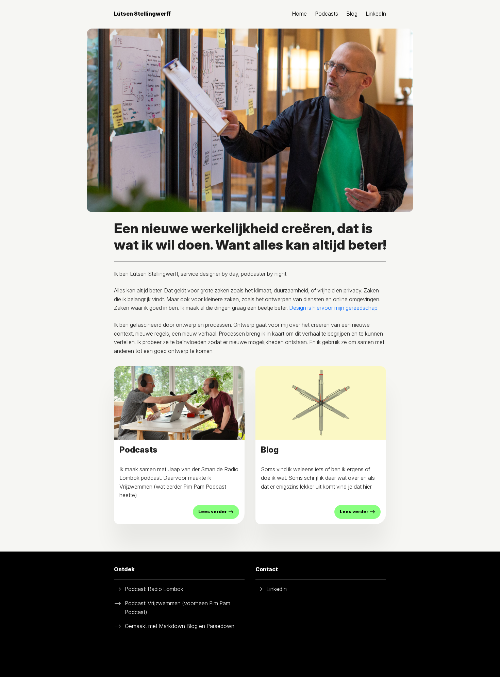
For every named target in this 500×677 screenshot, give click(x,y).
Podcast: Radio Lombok (154, 589)
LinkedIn (376, 13)
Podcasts (326, 13)
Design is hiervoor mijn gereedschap (333, 307)
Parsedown (220, 626)
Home (299, 13)
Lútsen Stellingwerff (142, 13)
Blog (351, 13)
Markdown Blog (178, 626)
